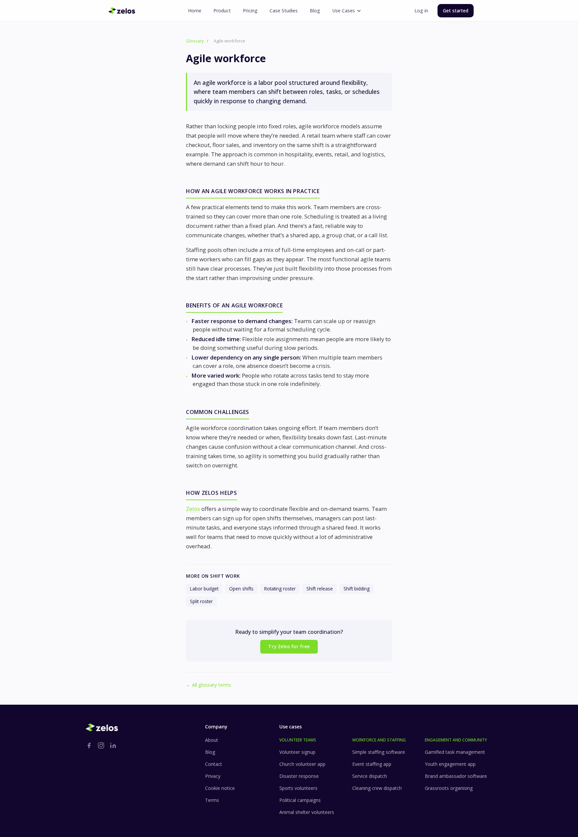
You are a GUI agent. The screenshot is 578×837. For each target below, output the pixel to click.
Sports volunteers (298, 788)
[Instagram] (101, 745)
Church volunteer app (302, 764)
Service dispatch (369, 776)
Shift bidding (357, 588)
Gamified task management (455, 752)
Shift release (319, 588)
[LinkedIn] (113, 745)
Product (222, 10)
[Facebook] (89, 745)
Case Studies (284, 10)
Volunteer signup (297, 752)
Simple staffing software (378, 752)
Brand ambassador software (456, 776)
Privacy (212, 776)
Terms (212, 800)
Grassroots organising (449, 788)
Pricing (250, 10)
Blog (315, 10)
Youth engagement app (450, 764)
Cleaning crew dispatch (377, 788)
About (211, 740)
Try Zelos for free (289, 646)
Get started (455, 10)
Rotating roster (280, 588)
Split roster (201, 601)
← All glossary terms (208, 685)
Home (194, 10)
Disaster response (299, 776)
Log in (421, 10)
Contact (213, 764)
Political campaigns (300, 800)
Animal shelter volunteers (306, 812)
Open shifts (241, 588)
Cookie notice (220, 788)
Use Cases (343, 10)
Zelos (193, 509)
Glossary (195, 41)
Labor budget (204, 588)
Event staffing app (371, 764)
